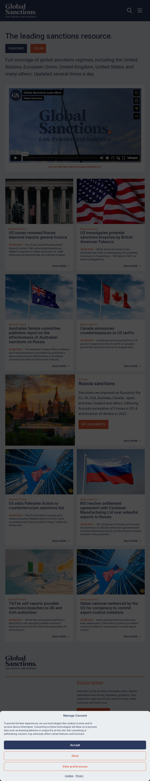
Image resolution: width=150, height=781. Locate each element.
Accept (75, 745)
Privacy (79, 776)
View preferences (75, 766)
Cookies (69, 776)
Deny (75, 756)
